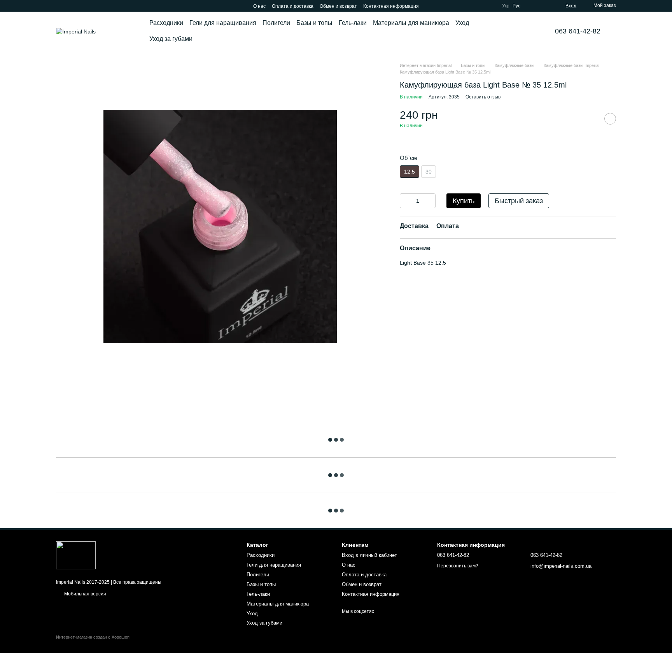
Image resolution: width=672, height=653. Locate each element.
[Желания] (545, 6)
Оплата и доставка (292, 6)
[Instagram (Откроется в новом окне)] (59, 6)
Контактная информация (391, 6)
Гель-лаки (353, 22)
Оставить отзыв (483, 97)
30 (428, 172)
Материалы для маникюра (411, 22)
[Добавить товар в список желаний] (610, 119)
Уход (462, 22)
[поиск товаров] (522, 31)
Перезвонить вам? (457, 566)
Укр (505, 6)
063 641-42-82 (577, 31)
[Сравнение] (531, 6)
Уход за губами (170, 38)
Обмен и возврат (338, 6)
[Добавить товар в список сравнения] (591, 119)
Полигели (276, 22)
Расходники (166, 22)
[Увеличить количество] (429, 201)
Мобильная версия (84, 594)
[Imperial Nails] (76, 555)
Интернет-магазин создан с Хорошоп (93, 637)
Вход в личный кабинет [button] (369, 555)
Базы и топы (314, 22)
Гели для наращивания (222, 22)
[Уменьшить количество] (405, 201)
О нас (259, 6)
